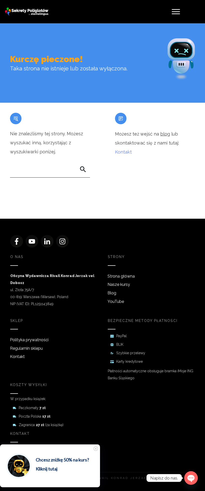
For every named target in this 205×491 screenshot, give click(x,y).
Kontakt (123, 152)
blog (165, 134)
